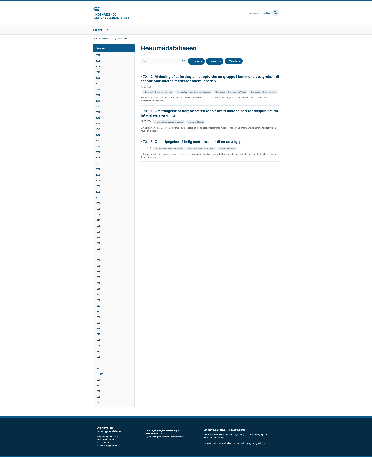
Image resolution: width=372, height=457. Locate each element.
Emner (196, 61)
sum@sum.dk (110, 445)
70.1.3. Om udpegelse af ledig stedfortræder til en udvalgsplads (195, 141)
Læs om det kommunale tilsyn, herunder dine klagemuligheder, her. (235, 443)
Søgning (98, 29)
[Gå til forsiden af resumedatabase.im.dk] (111, 12)
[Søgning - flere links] (108, 29)
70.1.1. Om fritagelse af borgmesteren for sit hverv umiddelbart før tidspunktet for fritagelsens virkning (209, 113)
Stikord (214, 61)
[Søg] (183, 61)
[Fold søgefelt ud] (275, 12)
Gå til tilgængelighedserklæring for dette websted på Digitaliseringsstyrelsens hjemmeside (164, 433)
